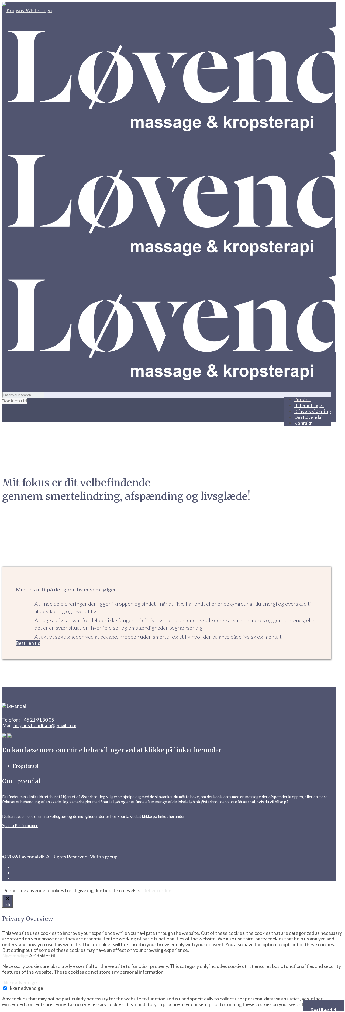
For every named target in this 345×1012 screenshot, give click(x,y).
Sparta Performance (20, 825)
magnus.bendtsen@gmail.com (44, 725)
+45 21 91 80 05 (37, 720)
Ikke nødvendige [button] (19, 982)
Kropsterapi (25, 766)
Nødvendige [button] (15, 956)
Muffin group (103, 856)
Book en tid (14, 401)
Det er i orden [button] (156, 890)
